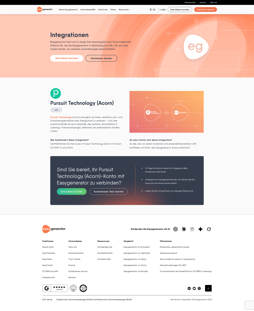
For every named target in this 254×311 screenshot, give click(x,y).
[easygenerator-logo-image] (45, 9)
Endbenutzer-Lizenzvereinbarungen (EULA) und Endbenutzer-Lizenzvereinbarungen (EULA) (94, 299)
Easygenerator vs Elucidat (136, 271)
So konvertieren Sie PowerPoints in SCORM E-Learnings (186, 271)
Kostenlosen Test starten (108, 191)
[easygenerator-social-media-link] (189, 288)
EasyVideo (47, 259)
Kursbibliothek (104, 259)
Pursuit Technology (61, 117)
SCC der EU (47, 299)
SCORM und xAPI (50, 271)
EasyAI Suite (48, 247)
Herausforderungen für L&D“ (173, 265)
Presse (72, 265)
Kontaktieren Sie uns (78, 271)
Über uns (213, 2)
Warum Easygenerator (68, 9)
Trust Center (74, 259)
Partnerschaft (190, 2)
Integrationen (48, 277)
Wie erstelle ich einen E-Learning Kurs (177, 259)
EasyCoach (47, 265)
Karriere (203, 2)
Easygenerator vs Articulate (137, 247)
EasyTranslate (48, 253)
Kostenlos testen (101, 58)
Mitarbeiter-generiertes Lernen (174, 247)
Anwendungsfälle (88, 9)
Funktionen (103, 9)
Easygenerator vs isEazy (135, 259)
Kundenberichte (105, 253)
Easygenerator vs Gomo (135, 265)
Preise (113, 9)
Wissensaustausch (168, 253)
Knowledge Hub (104, 247)
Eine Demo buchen (67, 58)
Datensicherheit (76, 253)
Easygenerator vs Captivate (137, 253)
